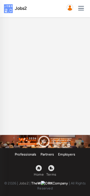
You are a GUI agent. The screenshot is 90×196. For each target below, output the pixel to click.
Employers (66, 154)
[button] (70, 9)
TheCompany (49, 183)
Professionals (25, 154)
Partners (47, 154)
